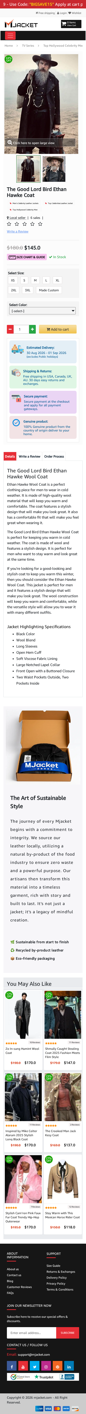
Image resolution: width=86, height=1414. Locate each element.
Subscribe (68, 1332)
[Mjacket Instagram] (46, 1366)
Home (9, 45)
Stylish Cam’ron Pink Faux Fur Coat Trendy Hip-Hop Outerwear (23, 1217)
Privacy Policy (56, 1283)
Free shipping (46, 13)
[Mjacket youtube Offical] (23, 1366)
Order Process (54, 456)
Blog (10, 1281)
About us (13, 1269)
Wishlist (76, 13)
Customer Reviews (19, 1287)
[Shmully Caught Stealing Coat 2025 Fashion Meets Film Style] (63, 1014)
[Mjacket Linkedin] (69, 1366)
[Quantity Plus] (32, 329)
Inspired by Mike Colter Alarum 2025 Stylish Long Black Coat (21, 1135)
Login (63, 13)
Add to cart (59, 329)
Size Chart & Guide (30, 257)
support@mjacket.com (34, 1354)
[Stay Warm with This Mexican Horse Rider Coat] (63, 1179)
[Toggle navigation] (10, 35)
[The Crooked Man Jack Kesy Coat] (63, 1097)
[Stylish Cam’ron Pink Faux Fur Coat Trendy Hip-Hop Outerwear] (23, 1179)
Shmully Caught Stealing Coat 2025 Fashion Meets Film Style (62, 1053)
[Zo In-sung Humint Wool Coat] (23, 1014)
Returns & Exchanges (61, 1271)
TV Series (28, 45)
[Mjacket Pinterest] (57, 1366)
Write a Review (29, 456)
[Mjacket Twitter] (34, 1366)
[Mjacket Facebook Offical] (12, 1366)
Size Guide (53, 1265)
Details (10, 456)
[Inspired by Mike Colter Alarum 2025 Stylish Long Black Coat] (23, 1097)
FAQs (10, 1293)
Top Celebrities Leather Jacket (60, 203)
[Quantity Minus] (10, 329)
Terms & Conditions (60, 1289)
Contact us (14, 1275)
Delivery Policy (57, 1277)
